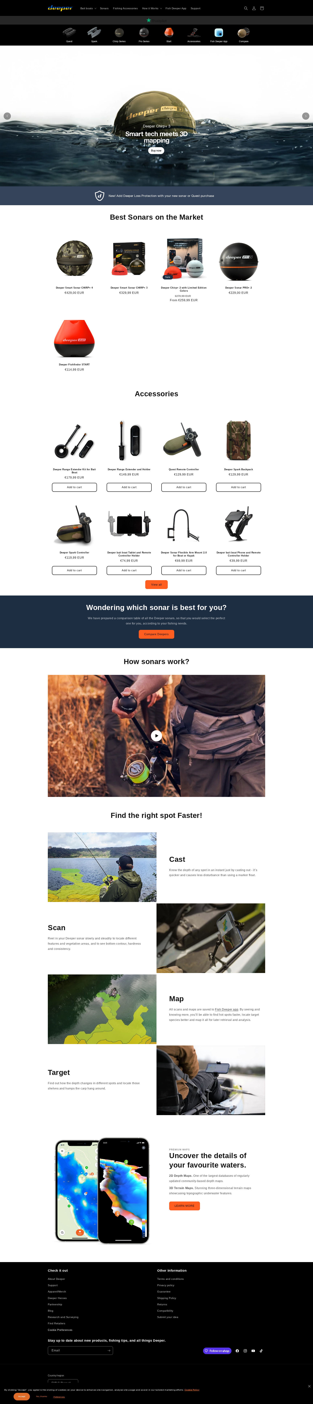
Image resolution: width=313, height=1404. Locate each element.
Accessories (193, 41)
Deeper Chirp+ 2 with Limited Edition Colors (184, 289)
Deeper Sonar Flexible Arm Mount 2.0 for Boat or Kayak (184, 554)
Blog (50, 1310)
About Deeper (56, 1278)
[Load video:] (156, 736)
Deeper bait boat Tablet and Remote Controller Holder (129, 554)
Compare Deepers (156, 634)
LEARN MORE (185, 1205)
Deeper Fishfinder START (74, 364)
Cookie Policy (192, 1390)
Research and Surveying (63, 1317)
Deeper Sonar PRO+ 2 (238, 287)
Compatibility (165, 1310)
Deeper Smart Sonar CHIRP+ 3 (129, 287)
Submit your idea (167, 1317)
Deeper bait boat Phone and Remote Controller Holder (239, 554)
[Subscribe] (109, 1350)
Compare (244, 41)
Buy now (156, 150)
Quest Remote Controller (184, 469)
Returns (162, 1304)
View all (156, 584)
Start (168, 41)
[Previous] (7, 116)
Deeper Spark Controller (74, 552)
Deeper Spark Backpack (238, 469)
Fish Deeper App (218, 41)
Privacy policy (165, 1285)
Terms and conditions (170, 1278)
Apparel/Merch (57, 1291)
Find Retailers (56, 1323)
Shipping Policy (166, 1298)
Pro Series (144, 41)
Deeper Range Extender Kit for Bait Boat (74, 471)
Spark (94, 41)
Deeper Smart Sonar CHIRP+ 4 (74, 287)
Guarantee (163, 1291)
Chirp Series (119, 41)
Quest (69, 41)
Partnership (55, 1304)
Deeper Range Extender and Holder (129, 469)
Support (53, 1285)
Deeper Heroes (57, 1298)
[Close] (309, 1386)
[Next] (305, 116)
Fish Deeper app (226, 1009)
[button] (88, 8)
